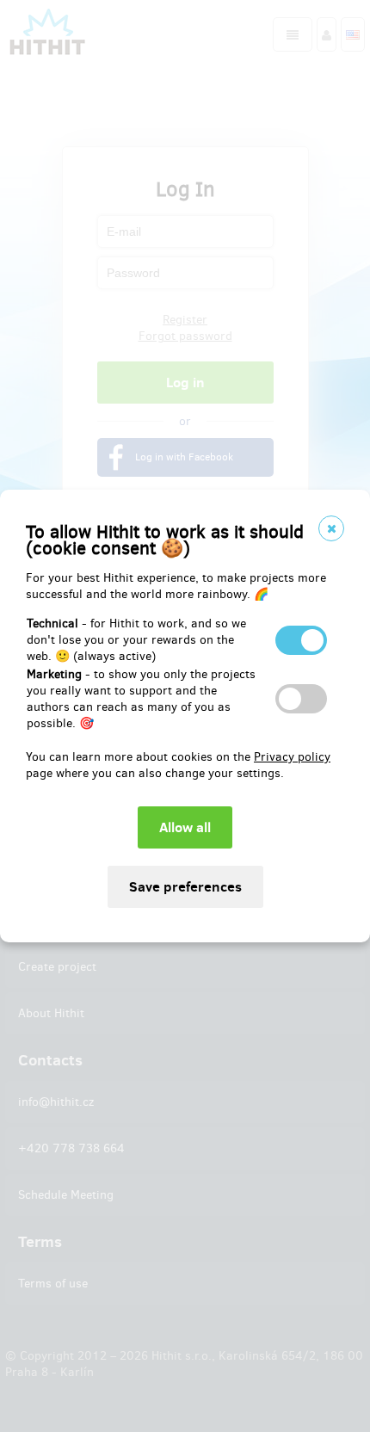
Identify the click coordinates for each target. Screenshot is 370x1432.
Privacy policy (292, 757)
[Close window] (331, 528)
